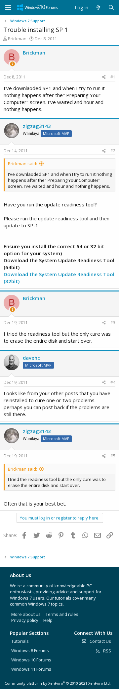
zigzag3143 (37, 126)
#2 (112, 151)
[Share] (104, 77)
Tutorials (20, 641)
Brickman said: (22, 164)
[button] (8, 7)
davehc (31, 357)
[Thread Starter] (12, 63)
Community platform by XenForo (58, 683)
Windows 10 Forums (31, 660)
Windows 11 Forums (31, 669)
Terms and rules (62, 614)
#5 (112, 456)
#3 (112, 322)
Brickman (17, 39)
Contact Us (100, 641)
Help (48, 620)
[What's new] (98, 7)
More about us (26, 614)
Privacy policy (24, 620)
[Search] (111, 7)
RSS (106, 651)
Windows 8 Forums (30, 650)
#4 (112, 382)
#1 (112, 77)
